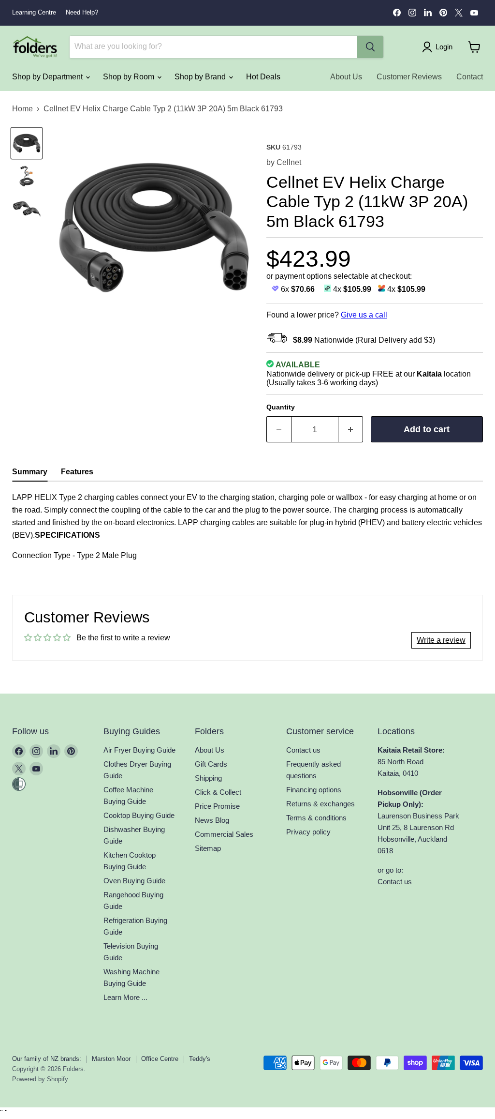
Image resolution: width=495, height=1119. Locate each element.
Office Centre (159, 1058)
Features (77, 472)
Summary (29, 472)
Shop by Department (48, 77)
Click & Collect (218, 792)
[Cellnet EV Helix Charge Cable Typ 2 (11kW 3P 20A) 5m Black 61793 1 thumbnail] (26, 143)
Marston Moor (111, 1058)
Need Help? (82, 12)
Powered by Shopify (40, 1079)
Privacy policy (308, 832)
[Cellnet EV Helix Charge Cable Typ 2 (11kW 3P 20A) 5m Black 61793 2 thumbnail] (26, 176)
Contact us (303, 750)
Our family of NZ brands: (46, 1058)
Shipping (208, 778)
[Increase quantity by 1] (350, 429)
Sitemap (208, 848)
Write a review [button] (441, 640)
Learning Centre (34, 12)
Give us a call (364, 315)
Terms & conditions (316, 818)
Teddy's (199, 1058)
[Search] (370, 47)
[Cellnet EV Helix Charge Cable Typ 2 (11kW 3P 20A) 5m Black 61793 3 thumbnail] (26, 209)
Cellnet (289, 162)
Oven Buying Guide (134, 881)
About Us (346, 77)
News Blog (212, 820)
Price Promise (217, 806)
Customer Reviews (409, 77)
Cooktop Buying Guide (139, 815)
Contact (469, 77)
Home (22, 109)
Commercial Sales (224, 834)
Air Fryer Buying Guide (139, 750)
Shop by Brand (201, 77)
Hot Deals (263, 77)
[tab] (29, 473)
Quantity (280, 407)
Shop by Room (129, 77)
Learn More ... (125, 997)
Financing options (313, 790)
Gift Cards (211, 764)
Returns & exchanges (320, 804)
